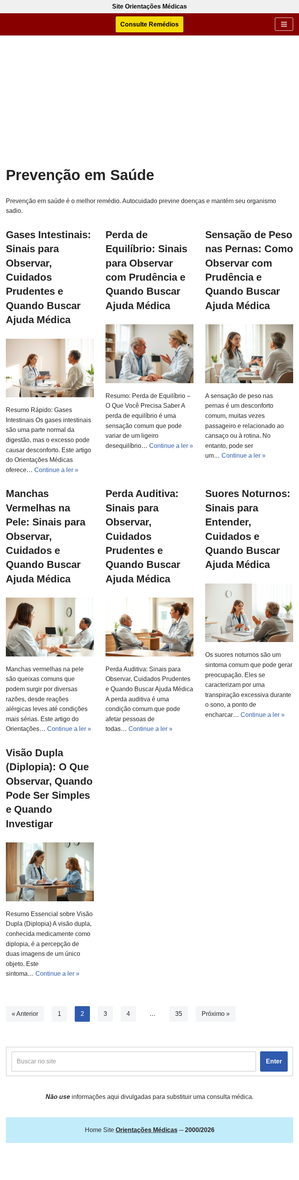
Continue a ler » (56, 470)
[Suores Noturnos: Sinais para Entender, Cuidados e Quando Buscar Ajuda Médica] (249, 613)
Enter (274, 1061)
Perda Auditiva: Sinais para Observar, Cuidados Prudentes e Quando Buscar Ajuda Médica (143, 536)
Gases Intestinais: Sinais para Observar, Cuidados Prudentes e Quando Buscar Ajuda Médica (48, 277)
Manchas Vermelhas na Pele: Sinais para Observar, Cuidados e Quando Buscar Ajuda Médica (45, 536)
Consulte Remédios (149, 24)
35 (178, 1013)
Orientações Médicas (169, 1171)
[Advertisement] (149, 108)
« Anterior (25, 1013)
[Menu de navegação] (284, 24)
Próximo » (216, 1013)
